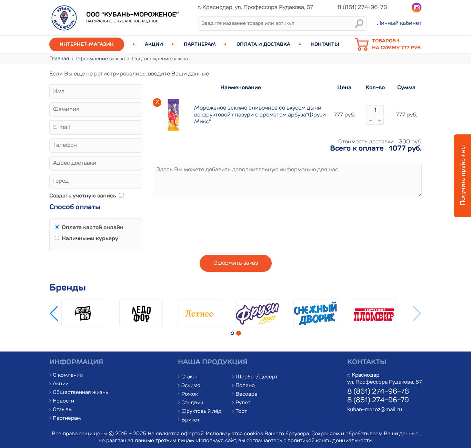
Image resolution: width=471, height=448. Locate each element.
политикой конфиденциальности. (330, 441)
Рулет (243, 403)
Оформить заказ (235, 263)
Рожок (189, 394)
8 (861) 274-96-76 (378, 391)
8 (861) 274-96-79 (378, 400)
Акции (154, 44)
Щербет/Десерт (257, 377)
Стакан (190, 377)
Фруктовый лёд (201, 411)
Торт (241, 411)
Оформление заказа (100, 59)
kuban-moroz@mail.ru (374, 410)
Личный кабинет (399, 23)
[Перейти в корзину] (363, 50)
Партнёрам (67, 418)
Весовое (247, 394)
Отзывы (62, 410)
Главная (59, 58)
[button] (417, 313)
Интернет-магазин (87, 44)
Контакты (325, 44)
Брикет (190, 420)
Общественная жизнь (80, 392)
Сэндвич (192, 403)
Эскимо (190, 385)
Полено (245, 385)
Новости (63, 401)
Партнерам (200, 44)
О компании (68, 375)
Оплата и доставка (263, 44)
